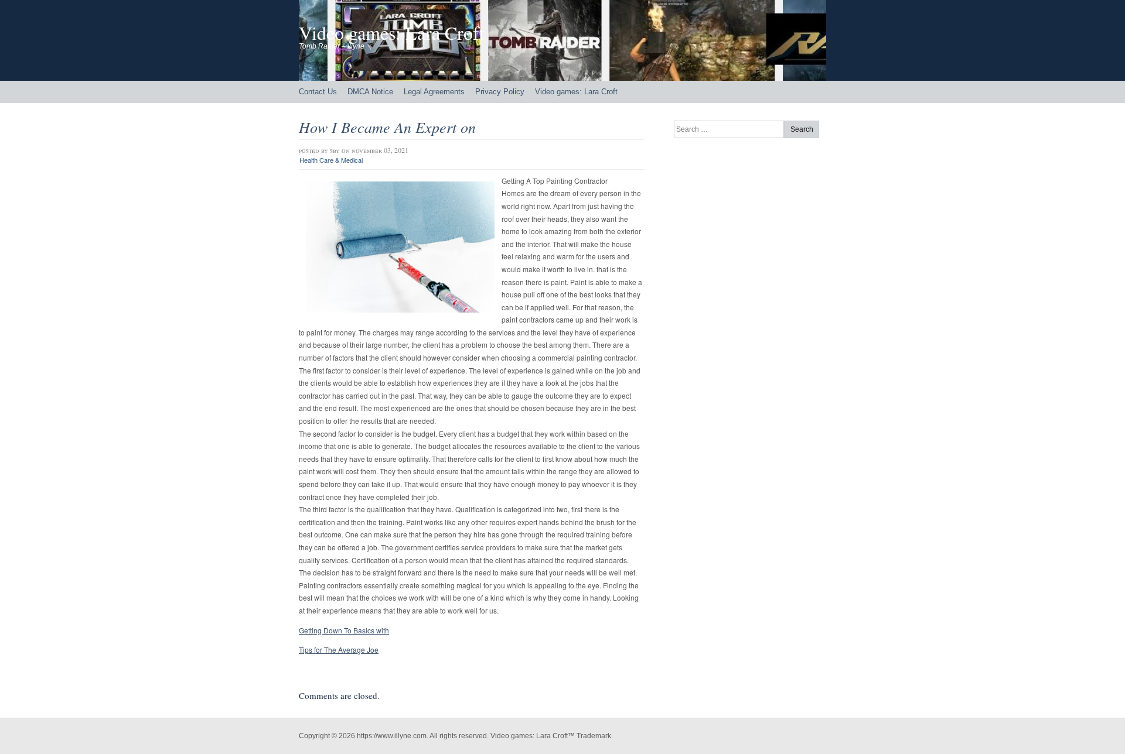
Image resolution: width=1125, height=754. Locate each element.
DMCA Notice (370, 91)
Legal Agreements (434, 91)
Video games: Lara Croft (392, 32)
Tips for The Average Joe (339, 649)
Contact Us (318, 91)
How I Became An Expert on (387, 126)
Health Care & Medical (331, 159)
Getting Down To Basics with (344, 630)
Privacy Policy (499, 91)
